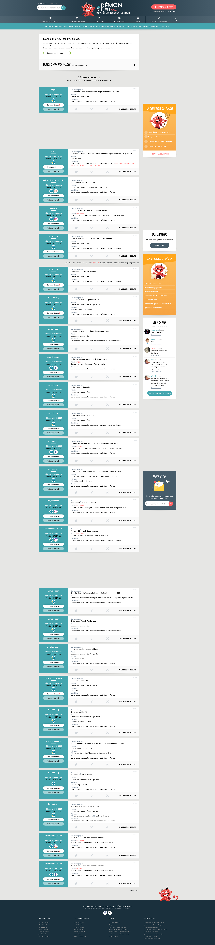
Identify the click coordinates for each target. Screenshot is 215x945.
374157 (135, 268)
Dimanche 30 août (79, 931)
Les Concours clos (151, 292)
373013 (135, 179)
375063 (135, 207)
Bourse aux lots (150, 300)
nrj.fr (53, 89)
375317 (135, 646)
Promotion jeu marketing (152, 938)
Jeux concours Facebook (151, 927)
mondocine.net (53, 647)
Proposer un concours (113, 908)
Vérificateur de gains (152, 283)
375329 (135, 772)
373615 (135, 528)
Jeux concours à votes (151, 931)
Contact (88, 908)
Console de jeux (121, 927)
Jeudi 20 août (42, 934)
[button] (175, 19)
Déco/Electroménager (123, 934)
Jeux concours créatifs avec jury (154, 934)
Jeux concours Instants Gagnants (154, 925)
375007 (135, 500)
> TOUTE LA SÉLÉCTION (160, 154)
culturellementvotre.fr (53, 180)
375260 (135, 677)
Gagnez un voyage (114, 922)
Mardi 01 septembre (80, 936)
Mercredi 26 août (44, 922)
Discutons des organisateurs (155, 296)
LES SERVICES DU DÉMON (158, 21)
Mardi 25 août (43, 925)
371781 (135, 618)
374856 (135, 356)
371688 (135, 384)
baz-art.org (53, 297)
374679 (135, 296)
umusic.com (53, 236)
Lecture (111, 936)
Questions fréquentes (153, 308)
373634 (135, 235)
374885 (135, 328)
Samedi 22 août (43, 929)
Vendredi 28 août (79, 927)
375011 (135, 740)
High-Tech (112, 927)
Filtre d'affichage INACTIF (65, 64)
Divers (117, 936)
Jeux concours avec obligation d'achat (155, 929)
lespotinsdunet (53, 357)
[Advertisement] (89, 130)
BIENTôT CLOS (99, 21)
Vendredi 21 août (44, 931)
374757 (135, 440)
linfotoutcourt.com (53, 678)
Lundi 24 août (43, 927)
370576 (135, 88)
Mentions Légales (98, 908)
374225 (135, 590)
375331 (135, 468)
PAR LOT (138, 21)
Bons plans (126, 908)
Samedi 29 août (78, 929)
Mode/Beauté (113, 931)
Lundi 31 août (78, 934)
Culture (126, 929)
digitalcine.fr (53, 469)
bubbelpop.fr (53, 441)
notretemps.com (53, 741)
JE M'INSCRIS (172, 11)
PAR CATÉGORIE (119, 21)
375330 (135, 803)
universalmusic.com (53, 528)
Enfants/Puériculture (125, 931)
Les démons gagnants (153, 287)
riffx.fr (53, 151)
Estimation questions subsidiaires (157, 304)
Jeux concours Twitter (151, 936)
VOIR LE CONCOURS (128, 109)
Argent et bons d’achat (116, 929)
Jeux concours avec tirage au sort (154, 922)
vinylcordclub (53, 500)
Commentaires (53, 105)
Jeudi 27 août (78, 925)
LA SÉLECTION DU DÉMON (50, 21)
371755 (135, 412)
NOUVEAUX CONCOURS (77, 21)
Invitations (112, 934)
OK (63, 8)
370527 (135, 150)
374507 (135, 834)
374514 (135, 862)
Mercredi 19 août (44, 936)
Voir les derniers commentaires (159, 393)
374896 (135, 709)
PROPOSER (159, 245)
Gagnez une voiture (115, 925)
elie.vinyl (53, 208)
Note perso (53, 109)
